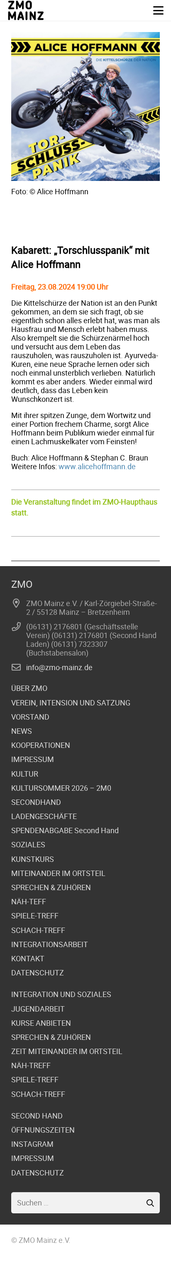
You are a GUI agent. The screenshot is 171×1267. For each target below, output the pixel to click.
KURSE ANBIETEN (41, 1023)
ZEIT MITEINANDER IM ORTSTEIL (66, 1051)
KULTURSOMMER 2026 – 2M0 (61, 788)
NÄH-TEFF (28, 901)
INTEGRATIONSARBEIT (49, 944)
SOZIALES (28, 844)
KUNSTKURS (32, 859)
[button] (158, 10)
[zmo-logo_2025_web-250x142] (25, 10)
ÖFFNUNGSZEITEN (43, 1130)
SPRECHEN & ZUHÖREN (51, 887)
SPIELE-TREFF (35, 916)
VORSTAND (30, 717)
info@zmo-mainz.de (59, 667)
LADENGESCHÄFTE (44, 816)
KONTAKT (27, 958)
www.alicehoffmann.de (97, 466)
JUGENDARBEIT (38, 1009)
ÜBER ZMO (29, 688)
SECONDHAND (36, 802)
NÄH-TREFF (31, 1065)
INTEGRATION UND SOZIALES (61, 994)
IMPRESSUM (32, 759)
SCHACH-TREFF (38, 930)
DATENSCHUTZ (37, 972)
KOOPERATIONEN (40, 745)
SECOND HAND (37, 1116)
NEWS (21, 731)
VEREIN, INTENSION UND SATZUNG (70, 703)
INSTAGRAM (32, 1144)
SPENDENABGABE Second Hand (65, 830)
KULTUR (24, 774)
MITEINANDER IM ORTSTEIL (58, 873)
